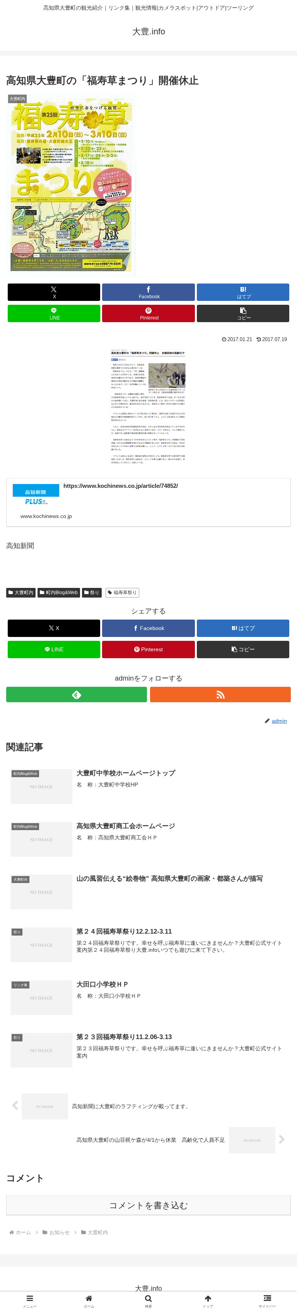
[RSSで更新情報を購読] (220, 694)
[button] (243, 313)
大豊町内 (24, 592)
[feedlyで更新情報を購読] (76, 694)
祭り (94, 592)
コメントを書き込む (148, 1205)
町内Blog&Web (62, 592)
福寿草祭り (125, 592)
